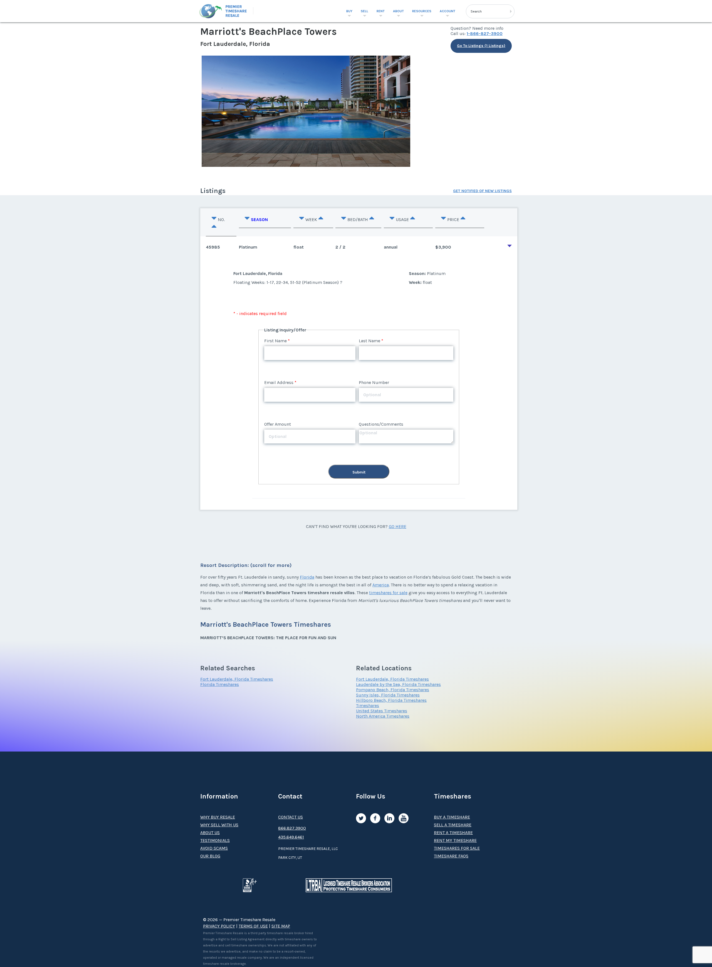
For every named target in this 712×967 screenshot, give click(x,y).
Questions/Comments (381, 424)
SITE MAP (280, 926)
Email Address (278, 382)
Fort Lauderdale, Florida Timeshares (236, 679)
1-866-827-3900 (485, 33)
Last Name (369, 340)
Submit (358, 472)
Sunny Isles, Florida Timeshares (388, 695)
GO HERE (397, 526)
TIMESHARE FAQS (451, 856)
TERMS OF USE (253, 926)
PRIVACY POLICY (219, 926)
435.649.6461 (291, 837)
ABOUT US (210, 832)
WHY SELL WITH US (219, 824)
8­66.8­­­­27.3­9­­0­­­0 (292, 828)
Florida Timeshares (219, 684)
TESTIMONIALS (215, 840)
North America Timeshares (382, 716)
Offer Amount (277, 424)
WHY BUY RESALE (217, 817)
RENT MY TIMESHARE (455, 840)
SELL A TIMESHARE (452, 824)
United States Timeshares (381, 710)
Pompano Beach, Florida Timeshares (392, 689)
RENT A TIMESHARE (453, 832)
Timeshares (367, 705)
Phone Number (374, 382)
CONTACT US (290, 817)
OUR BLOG (210, 856)
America (380, 584)
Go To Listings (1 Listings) (481, 45)
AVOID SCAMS (214, 848)
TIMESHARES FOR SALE (457, 848)
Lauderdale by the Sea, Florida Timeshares (398, 684)
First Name (275, 340)
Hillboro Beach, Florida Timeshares (391, 700)
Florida (307, 577)
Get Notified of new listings (482, 191)
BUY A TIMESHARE (452, 817)
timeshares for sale (388, 592)
